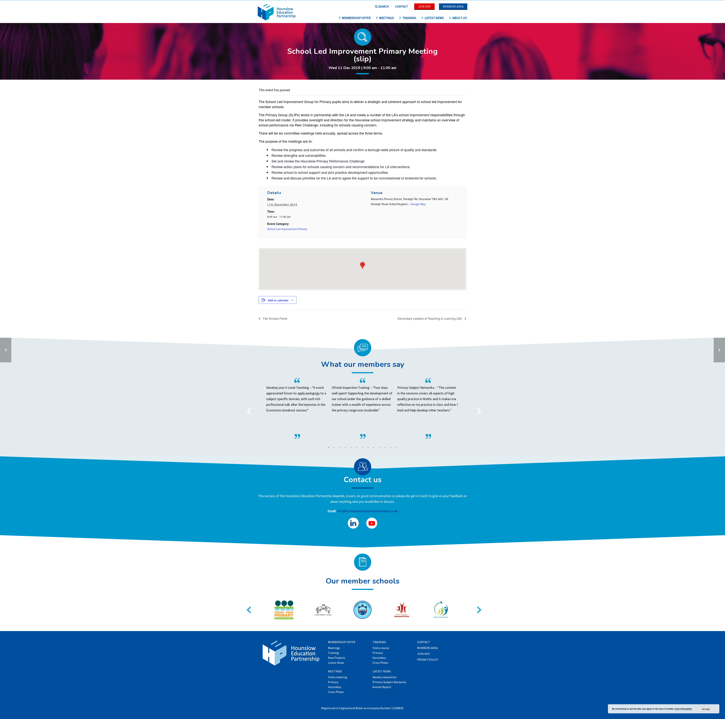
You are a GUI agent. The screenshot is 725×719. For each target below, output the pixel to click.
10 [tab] (379, 447)
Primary (333, 682)
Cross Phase (336, 692)
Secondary (334, 687)
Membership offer (356, 18)
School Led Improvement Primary (287, 229)
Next (478, 409)
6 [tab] (357, 447)
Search (383, 6)
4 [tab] (345, 447)
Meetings (386, 18)
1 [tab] (328, 447)
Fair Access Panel (274, 318)
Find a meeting (337, 677)
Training (409, 18)
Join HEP (424, 6)
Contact (401, 6)
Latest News (434, 18)
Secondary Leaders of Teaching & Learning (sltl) (430, 318)
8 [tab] (368, 447)
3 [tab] (340, 447)
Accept (706, 709)
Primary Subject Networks (389, 682)
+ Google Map (417, 204)
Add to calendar (278, 300)
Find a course (381, 648)
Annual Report (382, 687)
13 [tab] (396, 447)
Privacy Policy (427, 659)
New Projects (336, 658)
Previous (247, 409)
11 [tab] (385, 447)
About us (459, 18)
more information (683, 708)
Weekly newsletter (385, 677)
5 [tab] (351, 447)
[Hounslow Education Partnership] (276, 19)
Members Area (453, 6)
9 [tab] (374, 447)
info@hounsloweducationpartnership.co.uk (367, 511)
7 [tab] (362, 447)
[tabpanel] (362, 408)
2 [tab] (334, 447)
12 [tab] (391, 447)
